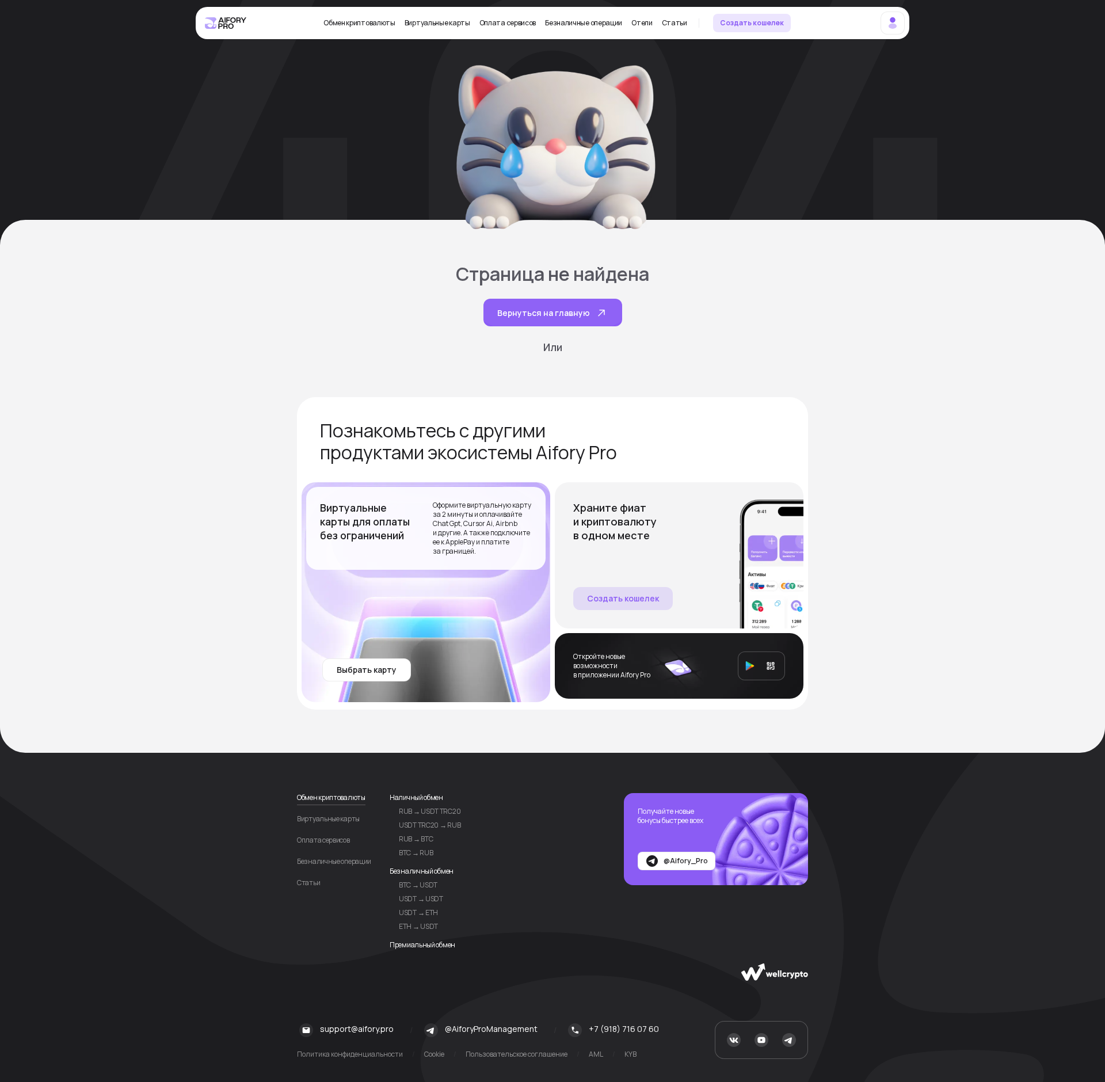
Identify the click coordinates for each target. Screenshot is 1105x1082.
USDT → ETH (418, 912)
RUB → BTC (416, 839)
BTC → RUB (416, 853)
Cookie (434, 1054)
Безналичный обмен (422, 871)
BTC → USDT (418, 885)
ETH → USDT (418, 926)
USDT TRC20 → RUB (429, 825)
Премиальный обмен (422, 945)
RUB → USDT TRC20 (429, 811)
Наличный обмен (416, 797)
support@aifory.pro (357, 1028)
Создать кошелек (752, 23)
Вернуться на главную (543, 312)
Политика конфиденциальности (350, 1054)
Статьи (674, 23)
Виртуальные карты (437, 23)
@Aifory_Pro (686, 861)
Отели (642, 23)
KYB (630, 1054)
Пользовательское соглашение (516, 1054)
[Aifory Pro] (226, 23)
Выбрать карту (367, 669)
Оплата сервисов (507, 23)
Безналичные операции (583, 23)
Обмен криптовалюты (359, 23)
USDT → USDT (421, 899)
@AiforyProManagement (491, 1028)
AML (596, 1054)
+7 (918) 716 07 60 (624, 1028)
